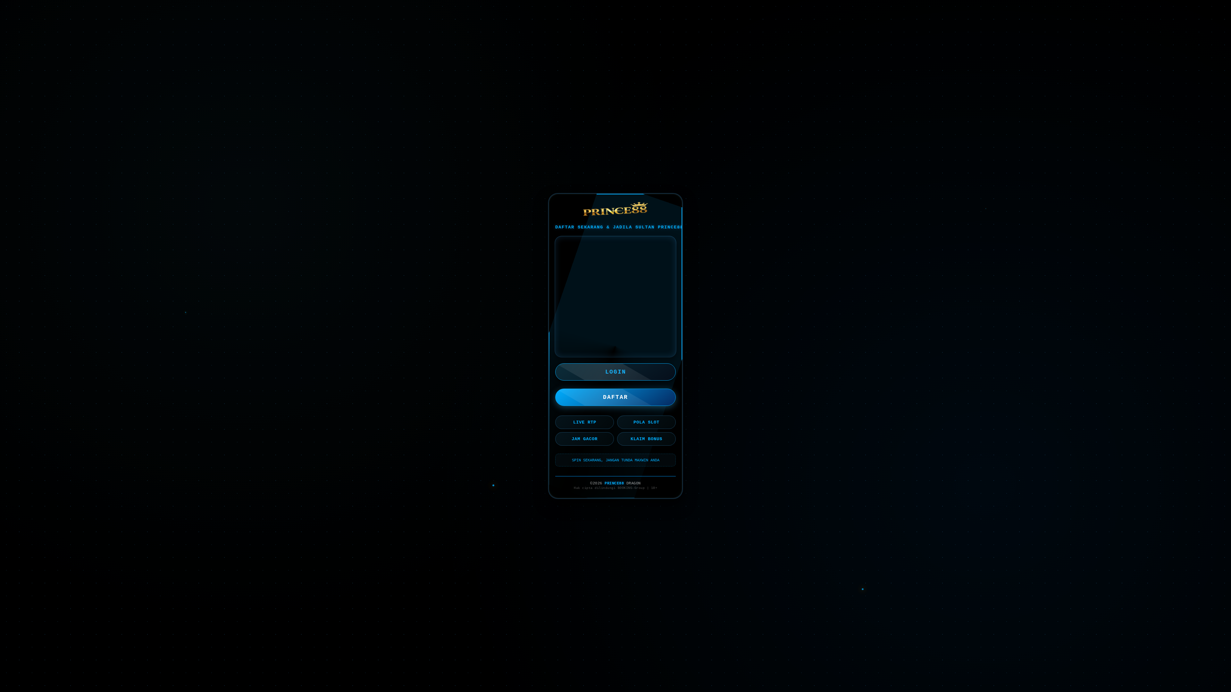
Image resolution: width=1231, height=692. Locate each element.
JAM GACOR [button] (585, 438)
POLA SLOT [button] (646, 422)
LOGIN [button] (615, 372)
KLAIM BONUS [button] (646, 438)
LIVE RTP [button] (584, 422)
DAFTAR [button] (615, 397)
